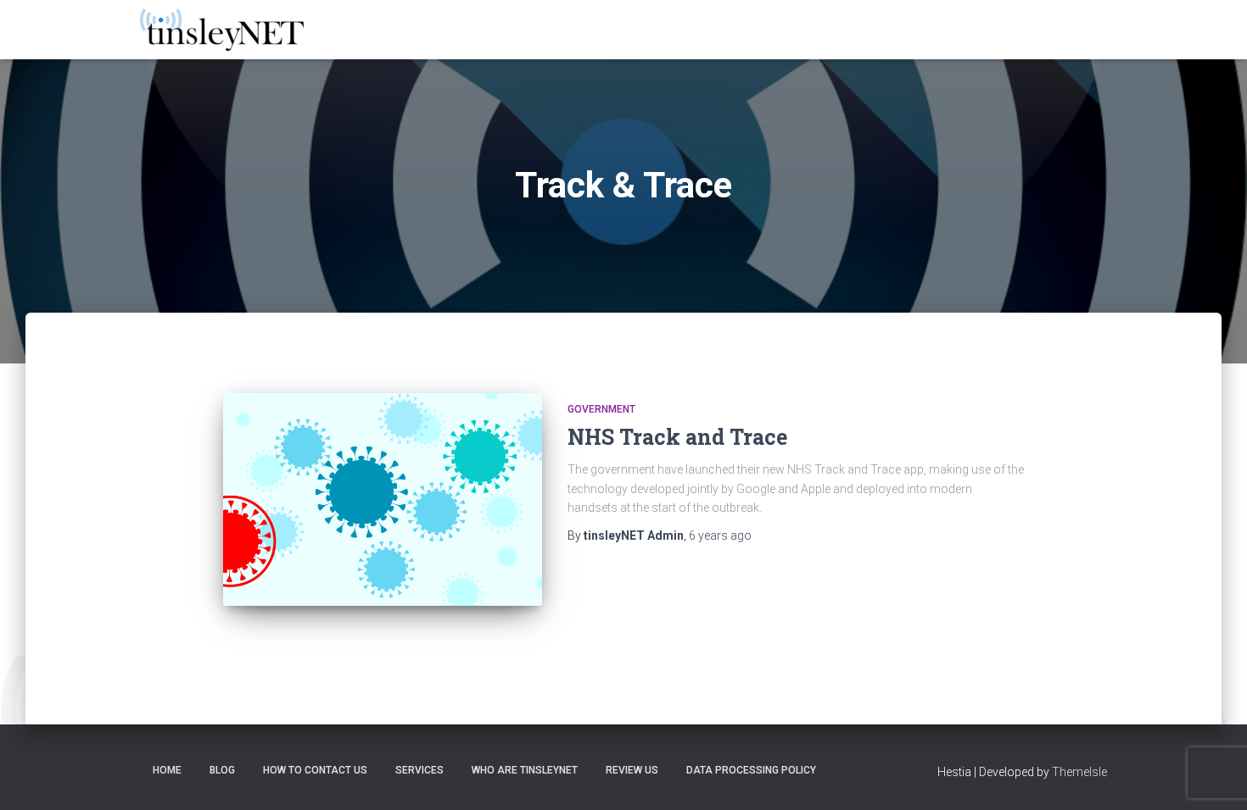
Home (167, 770)
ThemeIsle (1079, 772)
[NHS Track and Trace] (382, 499)
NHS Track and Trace (677, 437)
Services (419, 770)
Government (601, 409)
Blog (222, 770)
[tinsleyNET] (221, 29)
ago (720, 535)
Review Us (632, 770)
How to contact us (315, 770)
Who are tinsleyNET (525, 770)
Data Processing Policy (751, 770)
